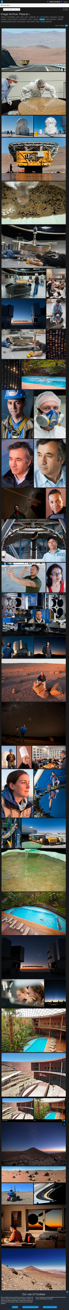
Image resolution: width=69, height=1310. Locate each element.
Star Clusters (30, 21)
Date (66, 25)
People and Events (51, 19)
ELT (38, 17)
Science (52, 1)
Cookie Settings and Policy (49, 1307)
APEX (22, 17)
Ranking (62, 25)
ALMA (17, 17)
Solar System (21, 21)
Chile (26, 17)
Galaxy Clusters (12, 19)
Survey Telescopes (46, 21)
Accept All (15, 1307)
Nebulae (36, 19)
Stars (37, 21)
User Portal (57, 1)
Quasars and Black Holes (8, 21)
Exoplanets (53, 17)
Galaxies (3, 19)
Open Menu (6, 5)
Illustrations (22, 19)
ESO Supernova (44, 17)
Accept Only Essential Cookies (30, 1307)
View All (3, 17)
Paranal (42, 19)
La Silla (30, 19)
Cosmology (32, 17)
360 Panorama (11, 17)
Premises (60, 19)
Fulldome (61, 17)
